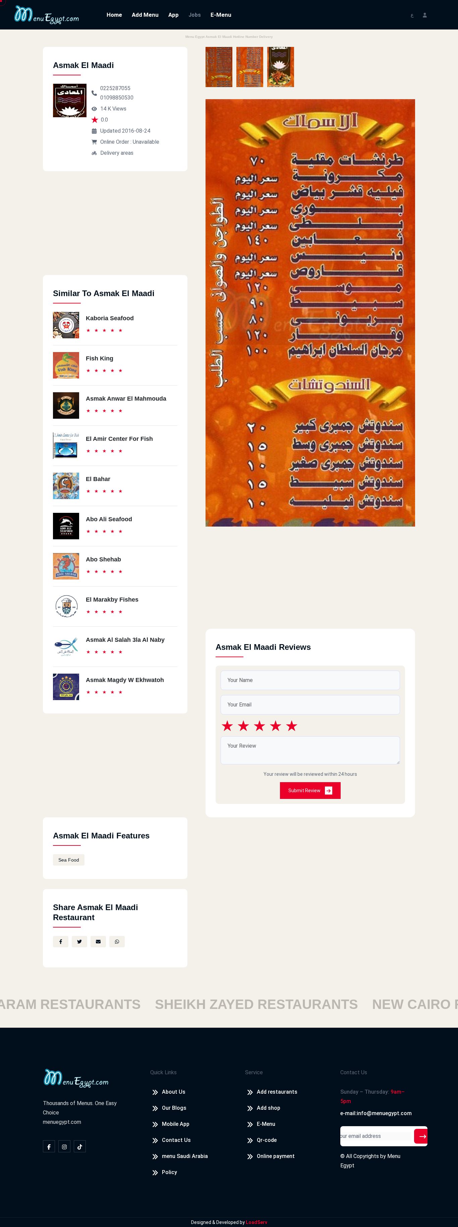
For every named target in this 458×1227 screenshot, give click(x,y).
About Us (173, 1092)
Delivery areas (116, 153)
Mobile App (175, 1124)
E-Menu (221, 14)
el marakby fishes (112, 599)
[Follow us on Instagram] (64, 1146)
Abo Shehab (103, 559)
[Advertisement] (115, 228)
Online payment (276, 1156)
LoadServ (256, 1222)
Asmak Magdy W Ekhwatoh (125, 680)
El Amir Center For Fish (119, 438)
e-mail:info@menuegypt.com (376, 1113)
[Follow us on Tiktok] (80, 1146)
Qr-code (267, 1140)
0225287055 (115, 88)
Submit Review (305, 790)
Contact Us (176, 1140)
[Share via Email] (98, 941)
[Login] (425, 14)
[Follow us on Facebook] (49, 1146)
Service (254, 1072)
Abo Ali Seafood (109, 519)
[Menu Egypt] (46, 14)
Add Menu (145, 14)
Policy (169, 1172)
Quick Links (163, 1072)
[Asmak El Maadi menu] (219, 67)
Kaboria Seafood (110, 318)
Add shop (268, 1108)
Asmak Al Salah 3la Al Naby (125, 639)
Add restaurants (277, 1092)
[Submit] (423, 1136)
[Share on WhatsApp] (117, 941)
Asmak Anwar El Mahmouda (126, 398)
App (173, 14)
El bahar (98, 479)
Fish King (99, 358)
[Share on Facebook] (60, 941)
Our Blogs (174, 1108)
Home (114, 14)
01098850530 (116, 97)
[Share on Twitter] (79, 941)
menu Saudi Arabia (185, 1156)
